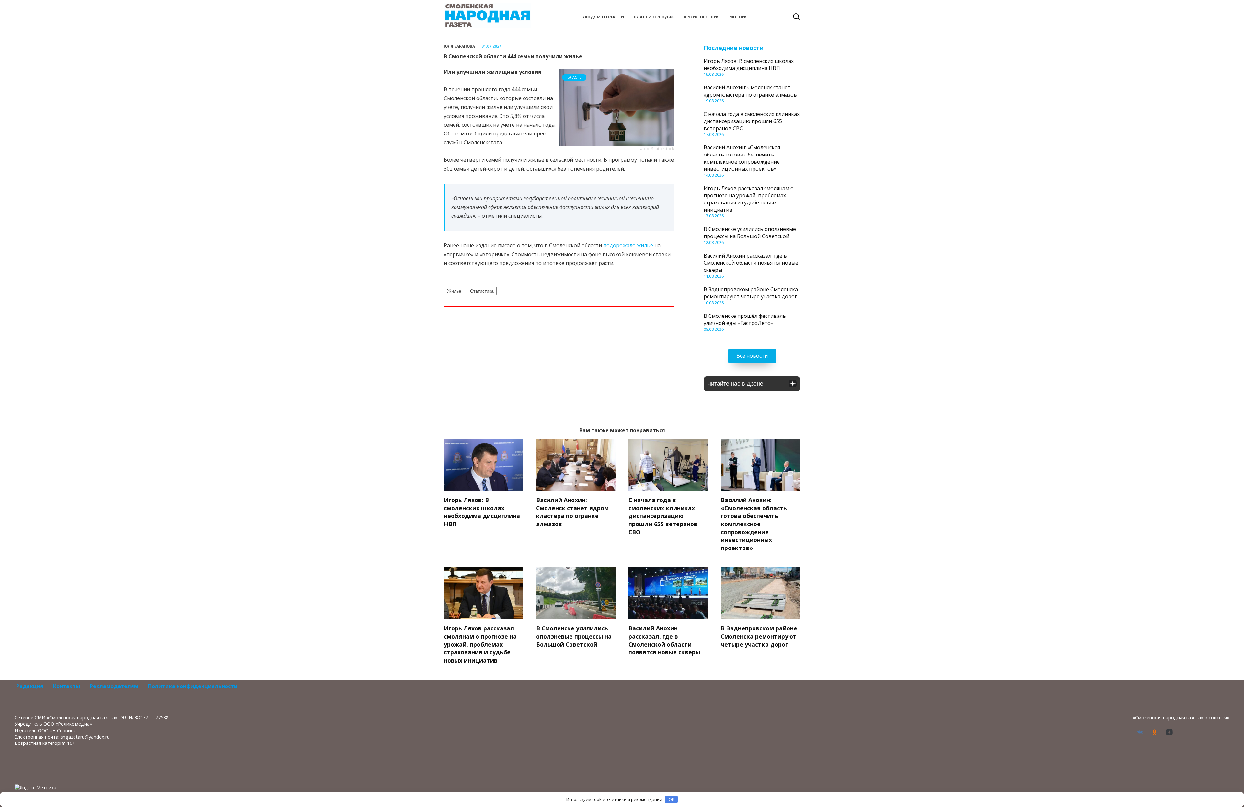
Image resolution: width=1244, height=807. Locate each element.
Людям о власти (603, 17)
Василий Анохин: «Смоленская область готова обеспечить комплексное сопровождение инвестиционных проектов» (742, 158)
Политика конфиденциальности (192, 686)
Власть (574, 77)
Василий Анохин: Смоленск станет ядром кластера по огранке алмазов (750, 91)
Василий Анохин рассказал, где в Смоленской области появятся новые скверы (751, 262)
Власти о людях (654, 17)
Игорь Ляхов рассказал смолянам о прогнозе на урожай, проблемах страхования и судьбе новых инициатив (749, 199)
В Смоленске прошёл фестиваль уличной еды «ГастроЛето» (745, 319)
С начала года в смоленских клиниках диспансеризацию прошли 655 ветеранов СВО (752, 121)
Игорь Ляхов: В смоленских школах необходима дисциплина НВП (749, 64)
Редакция (29, 686)
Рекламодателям (114, 686)
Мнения (738, 17)
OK (671, 799)
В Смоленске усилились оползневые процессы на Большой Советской (750, 232)
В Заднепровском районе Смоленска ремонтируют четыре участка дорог (751, 293)
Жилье (454, 291)
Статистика (482, 291)
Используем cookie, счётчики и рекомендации (614, 799)
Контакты (66, 686)
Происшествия (702, 17)
